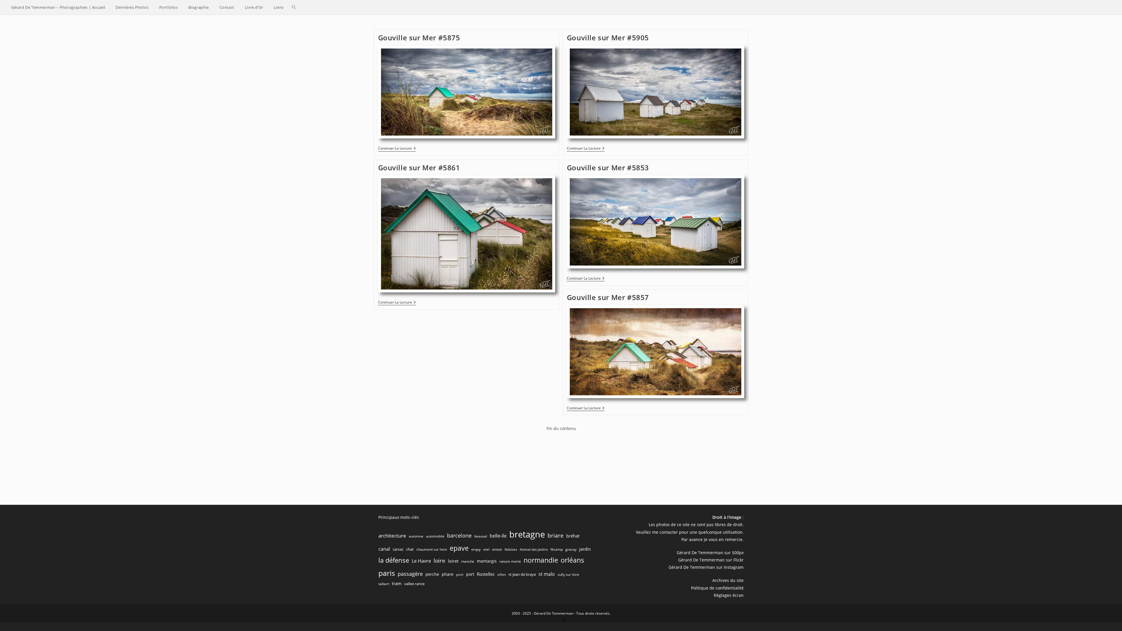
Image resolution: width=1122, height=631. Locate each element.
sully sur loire (568, 574)
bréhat (572, 536)
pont (459, 575)
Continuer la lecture (397, 148)
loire (439, 560)
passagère (410, 573)
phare (447, 574)
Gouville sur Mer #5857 (608, 297)
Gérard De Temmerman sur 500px (710, 552)
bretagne (527, 534)
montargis (487, 561)
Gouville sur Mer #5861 (419, 167)
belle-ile (498, 536)
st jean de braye (522, 574)
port (470, 574)
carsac (398, 549)
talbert (383, 583)
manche (467, 561)
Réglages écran (729, 595)
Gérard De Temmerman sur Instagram (706, 567)
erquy (476, 549)
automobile (435, 536)
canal (384, 549)
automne (416, 536)
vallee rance (414, 583)
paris (386, 573)
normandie (541, 560)
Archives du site (728, 580)
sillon (501, 574)
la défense (393, 560)
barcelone (459, 535)
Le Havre (421, 561)
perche (432, 574)
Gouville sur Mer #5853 (608, 167)
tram (396, 583)
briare (556, 535)
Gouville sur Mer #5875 (419, 37)
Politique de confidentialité (717, 588)
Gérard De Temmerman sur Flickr (711, 560)
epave (459, 548)
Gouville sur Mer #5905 (608, 37)
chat (410, 549)
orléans (572, 560)
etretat (497, 549)
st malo (547, 574)
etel (486, 549)
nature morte (510, 561)
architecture (392, 535)
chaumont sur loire (431, 549)
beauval (480, 536)
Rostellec (486, 574)
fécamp (556, 549)
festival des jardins (534, 549)
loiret (453, 561)
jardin (585, 549)
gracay (570, 549)
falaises (511, 549)
